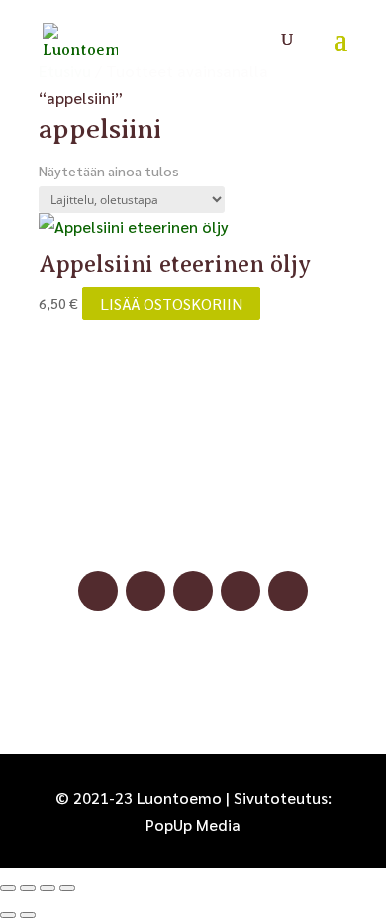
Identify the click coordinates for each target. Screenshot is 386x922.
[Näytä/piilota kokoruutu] (28, 888)
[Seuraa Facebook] (98, 591)
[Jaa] (47, 888)
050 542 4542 (193, 527)
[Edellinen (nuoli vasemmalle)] (8, 915)
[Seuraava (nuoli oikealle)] (28, 915)
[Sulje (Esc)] (67, 888)
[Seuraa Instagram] (145, 591)
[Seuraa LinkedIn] (240, 591)
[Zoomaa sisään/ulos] (8, 888)
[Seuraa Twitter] (288, 591)
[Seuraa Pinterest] (193, 591)
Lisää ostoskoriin (171, 302)
